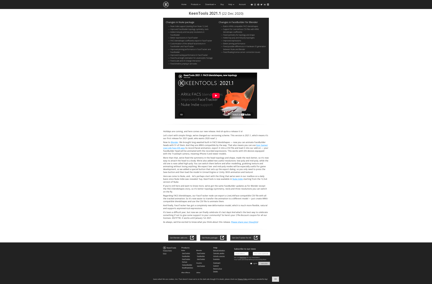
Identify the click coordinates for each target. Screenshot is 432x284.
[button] (196, 4)
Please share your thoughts (244, 222)
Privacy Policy (243, 279)
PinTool (184, 262)
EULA (164, 253)
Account (242, 4)
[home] (166, 4)
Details (215, 271)
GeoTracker (186, 253)
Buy (222, 4)
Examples (216, 259)
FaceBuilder (186, 256)
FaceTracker (186, 259)
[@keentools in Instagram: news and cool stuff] (255, 4)
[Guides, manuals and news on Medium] (265, 4)
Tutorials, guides (218, 253)
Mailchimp (243, 257)
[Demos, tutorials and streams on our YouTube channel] (252, 4)
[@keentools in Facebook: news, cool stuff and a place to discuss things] (258, 4)
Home (183, 4)
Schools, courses (219, 256)
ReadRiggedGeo (187, 268)
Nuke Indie (237, 179)
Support (216, 266)
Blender (174, 142)
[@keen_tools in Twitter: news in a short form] (261, 4)
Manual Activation (219, 250)
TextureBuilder (187, 265)
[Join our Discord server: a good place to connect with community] (268, 4)
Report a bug (217, 269)
